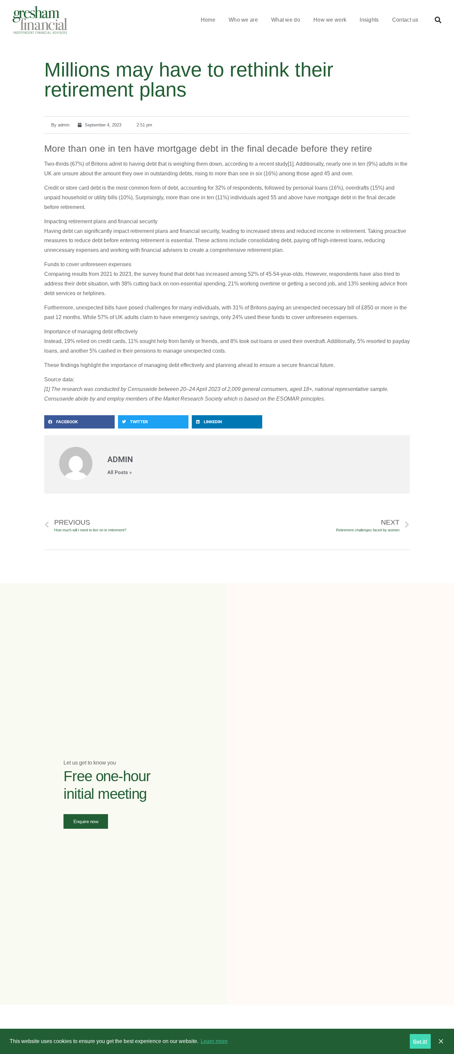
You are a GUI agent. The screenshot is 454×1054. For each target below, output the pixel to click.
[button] (438, 20)
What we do (285, 20)
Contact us (405, 20)
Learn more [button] (214, 1041)
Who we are (243, 20)
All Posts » (119, 472)
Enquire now (85, 821)
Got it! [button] (420, 1041)
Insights (369, 20)
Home (208, 20)
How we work (329, 20)
